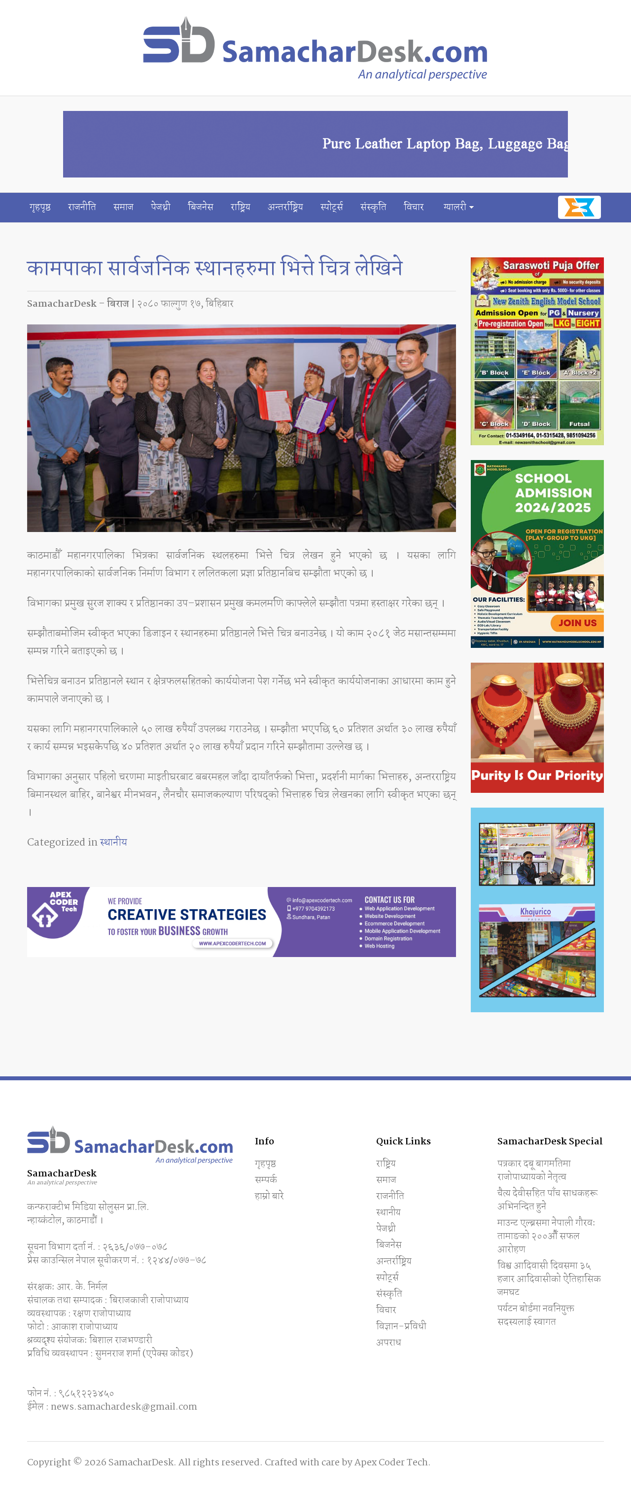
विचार (414, 207)
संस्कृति (373, 207)
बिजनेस (200, 207)
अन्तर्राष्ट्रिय (285, 207)
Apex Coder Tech (391, 1463)
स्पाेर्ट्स (331, 207)
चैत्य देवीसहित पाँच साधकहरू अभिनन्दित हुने (547, 1200)
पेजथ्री (161, 207)
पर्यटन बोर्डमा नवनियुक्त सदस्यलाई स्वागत (535, 1316)
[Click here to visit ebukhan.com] (579, 207)
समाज (123, 207)
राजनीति (82, 207)
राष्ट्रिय (240, 207)
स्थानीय (113, 842)
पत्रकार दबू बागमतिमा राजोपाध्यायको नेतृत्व (534, 1171)
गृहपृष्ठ (40, 207)
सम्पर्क (266, 1180)
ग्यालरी (455, 207)
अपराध (388, 1343)
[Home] (315, 47)
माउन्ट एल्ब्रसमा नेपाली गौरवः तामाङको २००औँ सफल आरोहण (546, 1236)
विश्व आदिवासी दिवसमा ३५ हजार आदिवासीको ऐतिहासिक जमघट (549, 1279)
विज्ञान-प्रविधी (401, 1326)
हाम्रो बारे (269, 1196)
